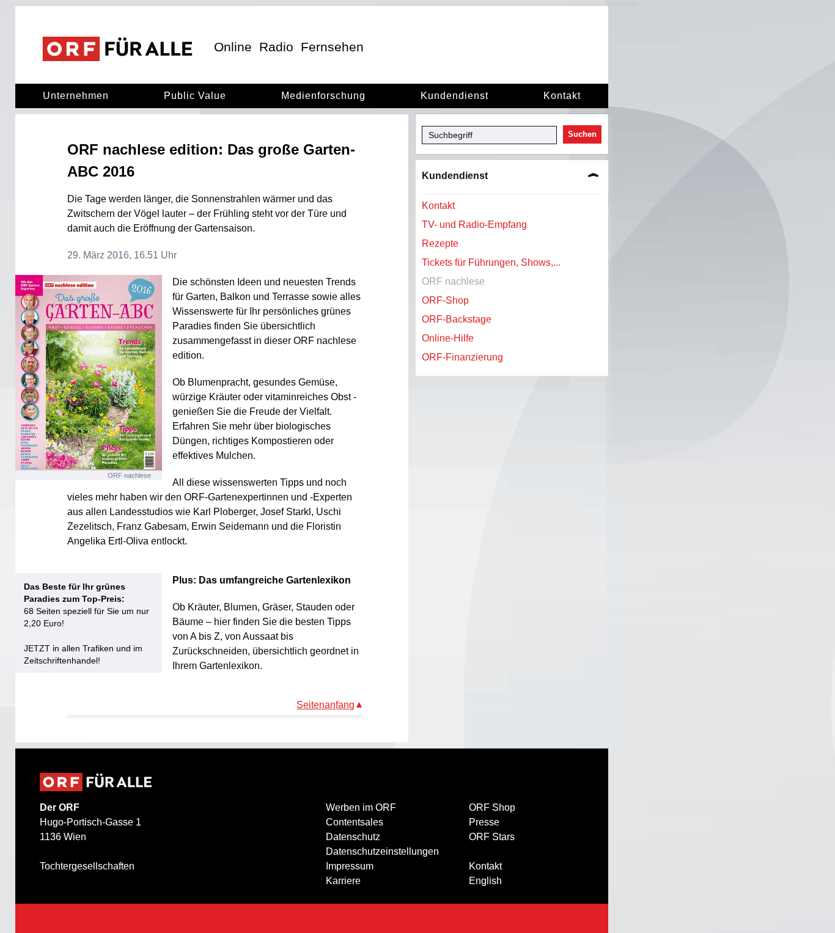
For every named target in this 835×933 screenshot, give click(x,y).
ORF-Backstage (456, 319)
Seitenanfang (325, 705)
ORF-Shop (445, 300)
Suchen (582, 134)
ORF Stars (492, 837)
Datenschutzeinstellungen (382, 851)
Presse (484, 822)
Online (233, 47)
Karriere (343, 881)
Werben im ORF (361, 807)
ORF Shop (492, 807)
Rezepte (440, 243)
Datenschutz (353, 837)
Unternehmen (76, 95)
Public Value (195, 95)
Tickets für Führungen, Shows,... (491, 262)
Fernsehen (332, 47)
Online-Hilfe (448, 338)
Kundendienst (454, 95)
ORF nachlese (453, 281)
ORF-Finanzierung (462, 357)
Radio (276, 47)
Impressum (349, 866)
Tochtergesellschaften (87, 866)
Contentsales (354, 822)
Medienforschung (323, 95)
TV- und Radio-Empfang (474, 224)
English (485, 881)
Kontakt (562, 95)
